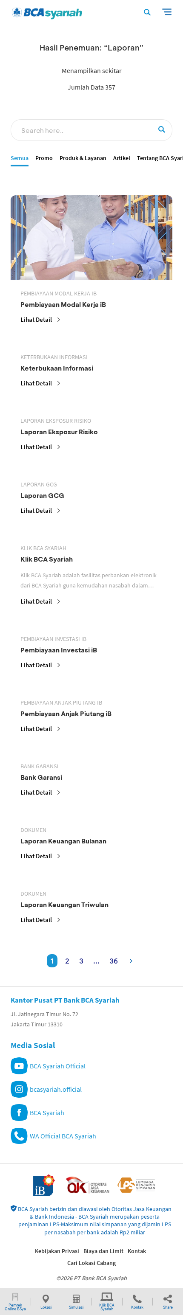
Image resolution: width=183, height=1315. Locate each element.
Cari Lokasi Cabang (91, 1263)
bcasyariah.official (56, 1089)
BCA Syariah (47, 1112)
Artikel (121, 158)
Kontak (137, 1251)
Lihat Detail (36, 319)
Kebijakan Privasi (57, 1251)
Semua (20, 158)
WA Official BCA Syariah (63, 1136)
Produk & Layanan (83, 158)
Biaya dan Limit (103, 1251)
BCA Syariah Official (58, 1066)
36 (113, 960)
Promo (44, 158)
